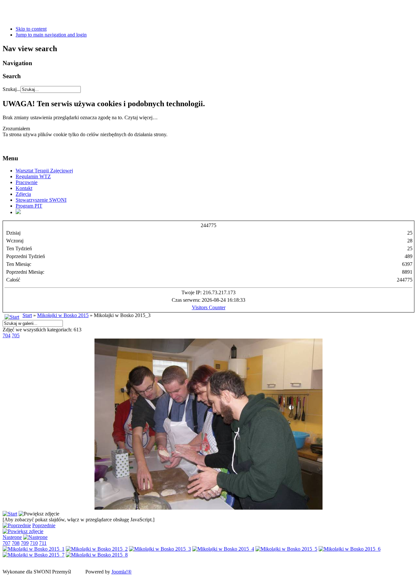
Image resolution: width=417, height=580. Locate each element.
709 (25, 543)
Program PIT (29, 206)
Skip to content (31, 29)
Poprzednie (43, 525)
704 (6, 335)
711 (43, 543)
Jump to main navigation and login (51, 34)
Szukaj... (12, 89)
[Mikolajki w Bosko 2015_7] (34, 555)
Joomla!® (121, 571)
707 (6, 543)
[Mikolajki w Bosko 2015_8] (97, 555)
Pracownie (26, 182)
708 (16, 543)
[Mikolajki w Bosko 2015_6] (350, 549)
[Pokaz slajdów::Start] (10, 513)
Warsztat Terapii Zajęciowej (44, 170)
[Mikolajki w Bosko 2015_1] (34, 549)
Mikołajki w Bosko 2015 (63, 315)
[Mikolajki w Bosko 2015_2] (97, 549)
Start (27, 315)
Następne (12, 537)
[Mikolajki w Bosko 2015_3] (208, 508)
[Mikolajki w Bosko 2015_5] (286, 549)
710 (34, 543)
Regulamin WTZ (33, 176)
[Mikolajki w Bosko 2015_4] (223, 549)
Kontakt (24, 188)
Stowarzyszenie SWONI (41, 200)
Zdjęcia (23, 194)
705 (16, 335)
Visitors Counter (208, 307)
